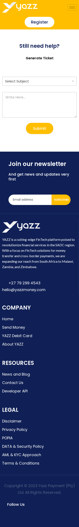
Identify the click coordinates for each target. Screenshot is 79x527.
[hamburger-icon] (72, 7)
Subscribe (61, 199)
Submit (39, 128)
